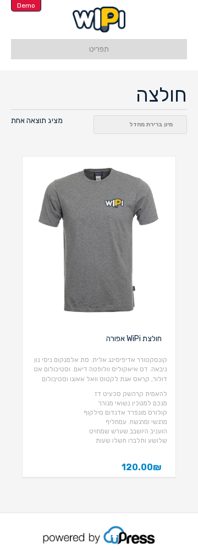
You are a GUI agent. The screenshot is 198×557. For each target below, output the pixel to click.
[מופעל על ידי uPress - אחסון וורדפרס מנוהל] (99, 534)
